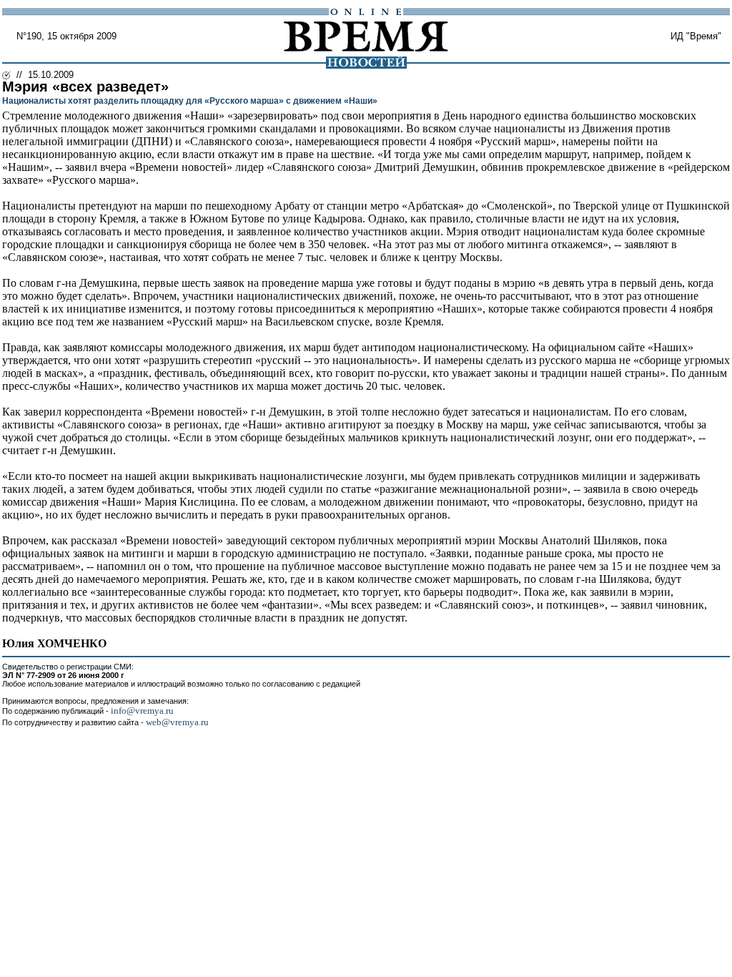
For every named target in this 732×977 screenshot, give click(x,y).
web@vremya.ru (177, 722)
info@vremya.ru (142, 710)
